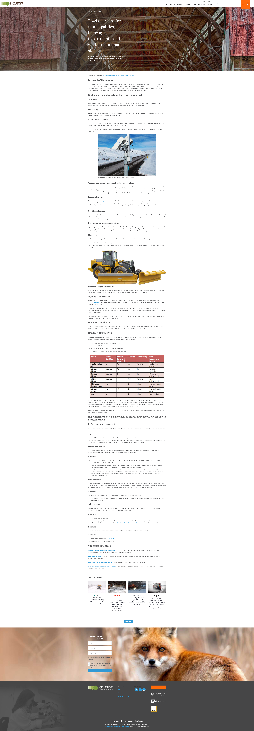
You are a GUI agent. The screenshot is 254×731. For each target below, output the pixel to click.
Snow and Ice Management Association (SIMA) (102, 566)
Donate (245, 4)
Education (188, 4)
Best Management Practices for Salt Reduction (102, 550)
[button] (127, 175)
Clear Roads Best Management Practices (129, 523)
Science (179, 4)
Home (90, 11)
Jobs (119, 689)
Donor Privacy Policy (123, 696)
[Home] (12, 6)
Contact (120, 693)
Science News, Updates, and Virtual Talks (100, 666)
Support (209, 4)
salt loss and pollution (102, 201)
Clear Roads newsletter (95, 556)
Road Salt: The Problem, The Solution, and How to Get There (118, 75)
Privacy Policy (108, 726)
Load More (128, 621)
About (204, 1)
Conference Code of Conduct (121, 726)
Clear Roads (110, 538)
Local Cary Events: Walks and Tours (100, 663)
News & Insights (199, 4)
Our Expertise (170, 4)
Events (209, 1)
